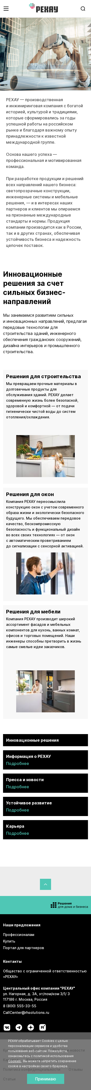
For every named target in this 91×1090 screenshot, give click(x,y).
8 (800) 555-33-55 (19, 1006)
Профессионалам (18, 934)
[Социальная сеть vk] (7, 1027)
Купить (9, 941)
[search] (83, 9)
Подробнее (17, 763)
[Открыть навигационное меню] (6, 9)
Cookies (14, 1061)
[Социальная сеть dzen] (31, 1027)
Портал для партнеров (23, 948)
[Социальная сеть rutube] (43, 1027)
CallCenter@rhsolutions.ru (26, 1012)
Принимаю (45, 1078)
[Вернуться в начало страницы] (45, 884)
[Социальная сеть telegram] (19, 1027)
